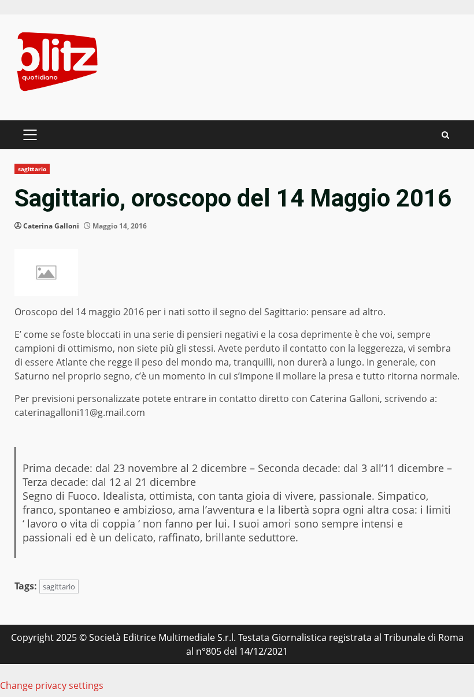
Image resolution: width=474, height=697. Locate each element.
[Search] (445, 135)
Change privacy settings (51, 685)
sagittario (32, 169)
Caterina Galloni (51, 226)
